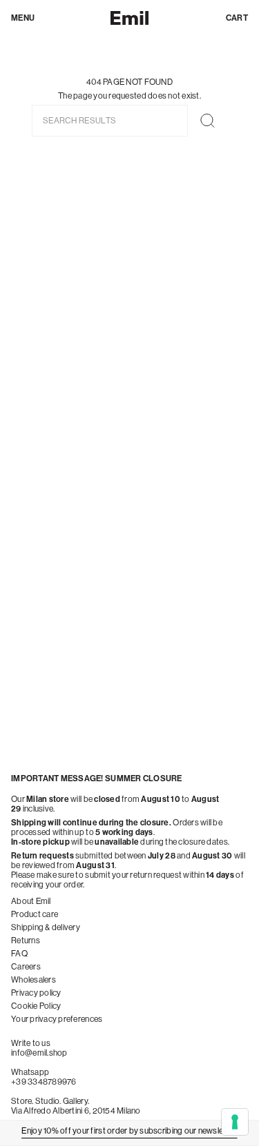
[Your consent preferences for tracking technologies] (235, 1122)
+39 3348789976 (44, 1082)
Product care (34, 914)
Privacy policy (36, 993)
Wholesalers (33, 980)
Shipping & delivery (45, 927)
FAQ (19, 953)
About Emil (31, 901)
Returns (25, 940)
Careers (26, 967)
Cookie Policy (36, 1006)
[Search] (207, 121)
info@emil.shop (39, 1053)
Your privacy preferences (56, 1019)
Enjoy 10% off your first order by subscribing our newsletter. (129, 1131)
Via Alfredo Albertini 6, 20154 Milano (76, 1111)
